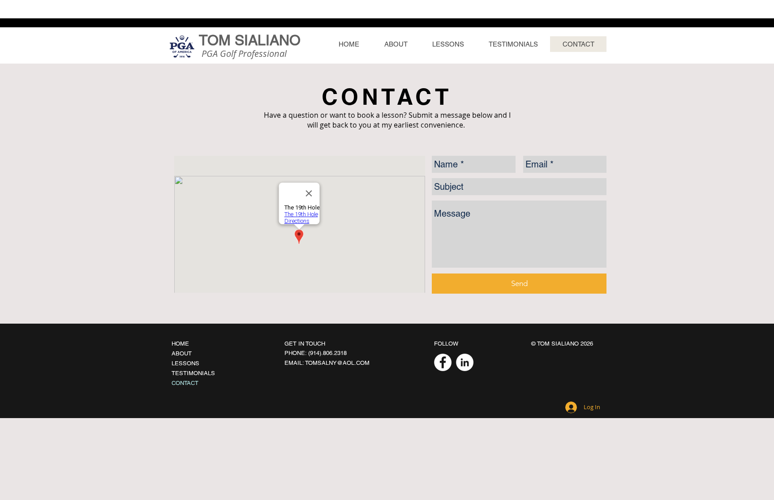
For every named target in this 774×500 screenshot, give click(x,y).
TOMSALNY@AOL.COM (337, 362)
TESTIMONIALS (193, 373)
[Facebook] (443, 362)
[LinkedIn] (464, 362)
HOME (180, 343)
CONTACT (185, 383)
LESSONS (185, 363)
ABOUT (182, 353)
